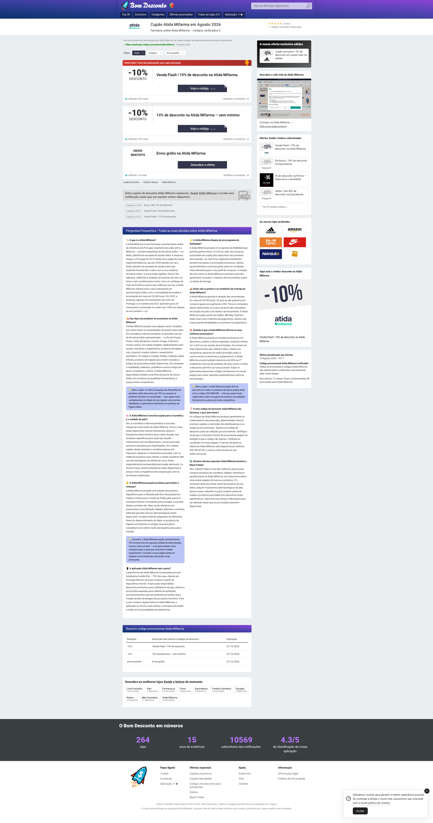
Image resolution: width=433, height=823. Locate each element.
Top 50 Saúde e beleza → (275, 206)
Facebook (166, 778)
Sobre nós (245, 773)
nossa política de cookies (375, 802)
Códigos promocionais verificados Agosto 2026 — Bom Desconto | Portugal (151, 6)
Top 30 (126, 14)
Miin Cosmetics (150, 698)
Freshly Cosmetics (222, 689)
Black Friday (197, 797)
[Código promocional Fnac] (295, 254)
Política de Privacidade (291, 778)
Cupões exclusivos (201, 773)
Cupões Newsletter (201, 778)
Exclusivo (140, 14)
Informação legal (288, 773)
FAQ (241, 778)
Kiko (152, 689)
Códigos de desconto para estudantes (205, 785)
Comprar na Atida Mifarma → (276, 122)
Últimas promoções (181, 14)
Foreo (185, 689)
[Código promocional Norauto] (271, 254)
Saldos (194, 792)
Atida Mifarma (170, 698)
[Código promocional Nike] (295, 242)
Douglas (241, 689)
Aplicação (231, 14)
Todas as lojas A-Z (209, 14)
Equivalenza (201, 689)
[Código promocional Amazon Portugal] (295, 230)
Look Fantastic (135, 689)
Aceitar (360, 810)
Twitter (164, 773)
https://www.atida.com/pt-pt (273, 126)
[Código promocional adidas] (271, 230)
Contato (243, 783)
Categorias (158, 14)
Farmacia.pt (169, 689)
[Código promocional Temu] (271, 242)
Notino (132, 698)
